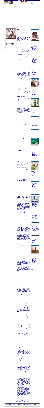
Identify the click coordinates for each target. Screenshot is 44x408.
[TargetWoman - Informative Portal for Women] (9, 2)
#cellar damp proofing (21, 401)
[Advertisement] (22, 10)
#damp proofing (19, 399)
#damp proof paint (20, 400)
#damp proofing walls (23, 399)
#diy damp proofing (26, 401)
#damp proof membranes (25, 400)
